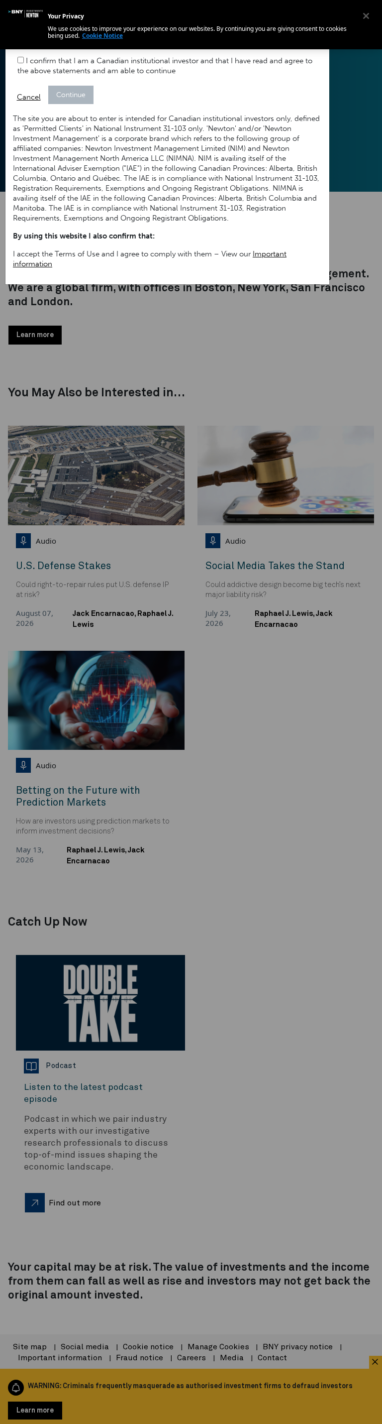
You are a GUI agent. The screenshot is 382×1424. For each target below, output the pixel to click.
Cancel (29, 97)
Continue (71, 95)
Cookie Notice (102, 35)
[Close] (366, 16)
